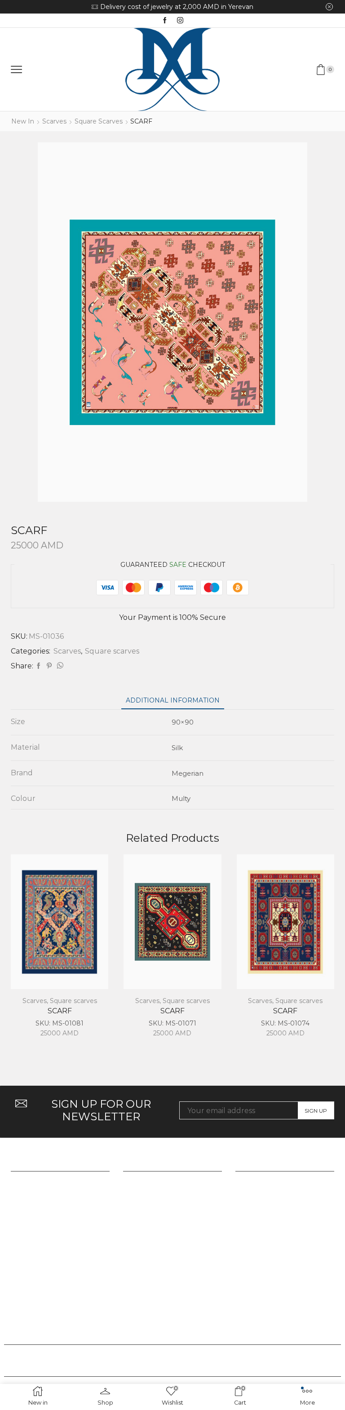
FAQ (243, 1197)
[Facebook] (165, 20)
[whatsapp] (58, 666)
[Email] (190, 1360)
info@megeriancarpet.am (57, 1288)
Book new (224, 7)
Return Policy (260, 1212)
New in (22, 121)
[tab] (172, 700)
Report (136, 1243)
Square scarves (99, 121)
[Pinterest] (49, 666)
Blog (131, 1212)
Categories (142, 1197)
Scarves (54, 121)
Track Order (257, 1182)
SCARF (60, 1011)
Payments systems (268, 1228)
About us (139, 1182)
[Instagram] (180, 20)
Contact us (142, 1228)
